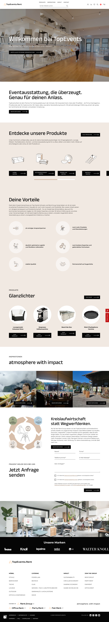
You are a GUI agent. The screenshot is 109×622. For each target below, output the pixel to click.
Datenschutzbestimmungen (62, 485)
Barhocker (13, 581)
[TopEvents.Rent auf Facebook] (96, 615)
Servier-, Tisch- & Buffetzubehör (44, 588)
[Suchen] (67, 6)
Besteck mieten (87, 173)
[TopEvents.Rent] (13, 4)
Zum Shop (89, 297)
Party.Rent (89, 581)
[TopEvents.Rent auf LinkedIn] (90, 615)
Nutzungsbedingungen (79, 485)
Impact (59, 2)
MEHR (34, 595)
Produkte (42, 2)
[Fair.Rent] (56, 608)
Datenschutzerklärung (70, 475)
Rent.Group (89, 577)
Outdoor (12, 591)
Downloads (26, 618)
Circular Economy (71, 581)
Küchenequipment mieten (41, 173)
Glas (33, 584)
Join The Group (91, 573)
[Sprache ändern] (100, 4)
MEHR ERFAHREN (20, 403)
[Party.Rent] (37, 608)
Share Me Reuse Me (71, 588)
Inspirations (51, 2)
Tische (11, 584)
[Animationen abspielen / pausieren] (106, 534)
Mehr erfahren (16, 111)
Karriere (12, 618)
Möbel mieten (15, 173)
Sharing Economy (71, 584)
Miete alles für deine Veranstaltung (23, 52)
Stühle (11, 577)
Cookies (32, 615)
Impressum (12, 615)
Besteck (35, 581)
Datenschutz (23, 615)
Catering (35, 573)
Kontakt (66, 2)
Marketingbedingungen (71, 479)
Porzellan (36, 577)
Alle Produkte (87, 134)
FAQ (18, 618)
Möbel (11, 573)
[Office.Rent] (17, 608)
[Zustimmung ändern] (5, 617)
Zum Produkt (15, 335)
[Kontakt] (107, 310)
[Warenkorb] (91, 4)
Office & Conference (17, 595)
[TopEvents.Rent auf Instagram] (93, 615)
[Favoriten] (94, 4)
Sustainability (69, 577)
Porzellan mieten (63, 173)
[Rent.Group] (25, 604)
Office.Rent (89, 588)
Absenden (89, 490)
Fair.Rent (88, 584)
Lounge (12, 588)
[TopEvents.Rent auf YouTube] (99, 615)
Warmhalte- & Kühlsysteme (42, 591)
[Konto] (88, 4)
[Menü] (104, 4)
